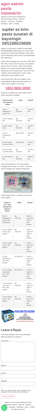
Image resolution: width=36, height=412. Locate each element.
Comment (5, 340)
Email (3, 373)
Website (4, 381)
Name (3, 365)
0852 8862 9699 (18, 88)
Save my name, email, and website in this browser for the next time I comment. (16, 391)
